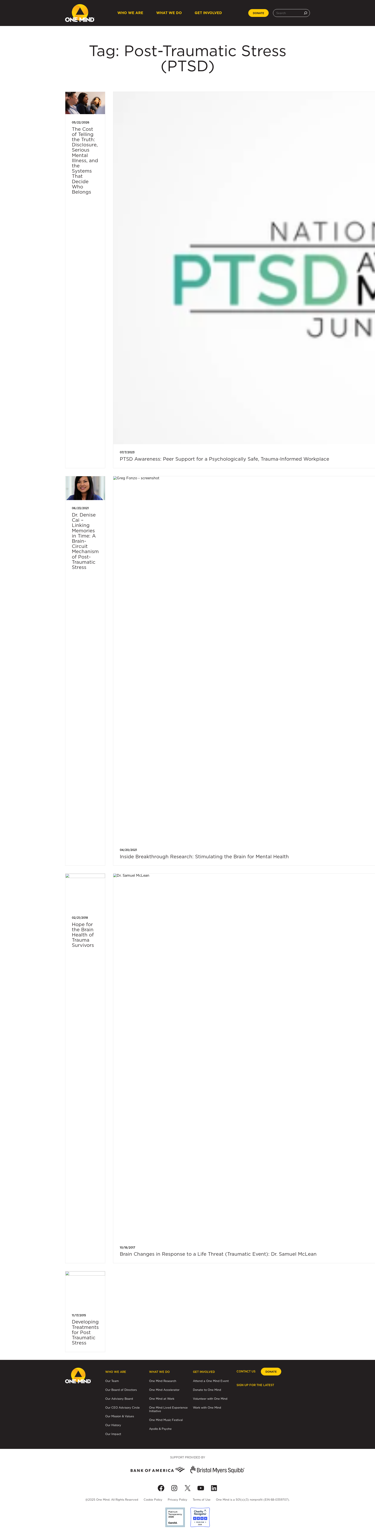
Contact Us (246, 1371)
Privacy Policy (177, 1499)
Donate (258, 13)
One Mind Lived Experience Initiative (168, 1409)
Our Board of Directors (121, 1389)
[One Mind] (80, 13)
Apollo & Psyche (160, 1428)
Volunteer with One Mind (210, 1398)
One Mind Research (162, 1381)
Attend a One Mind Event (211, 1381)
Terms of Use (202, 1499)
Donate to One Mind (207, 1389)
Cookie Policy (153, 1499)
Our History (113, 1425)
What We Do (169, 13)
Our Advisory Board (119, 1398)
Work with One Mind (207, 1407)
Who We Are (130, 13)
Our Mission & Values (119, 1416)
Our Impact (113, 1434)
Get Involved (208, 13)
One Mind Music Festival (166, 1420)
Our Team (112, 1381)
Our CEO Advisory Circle (122, 1407)
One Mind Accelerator (164, 1389)
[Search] (305, 13)
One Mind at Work (161, 1398)
